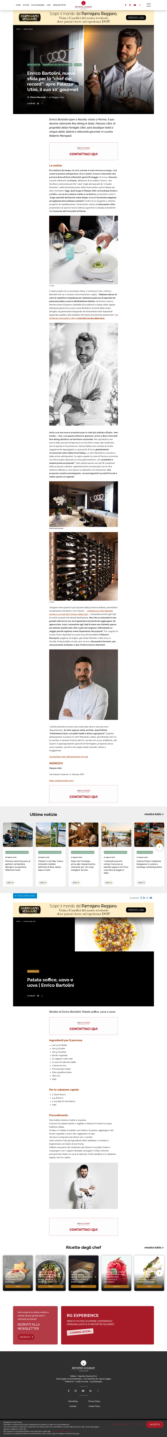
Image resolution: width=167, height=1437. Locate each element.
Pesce (51, 1286)
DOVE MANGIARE (37, 5)
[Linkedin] (144, 898)
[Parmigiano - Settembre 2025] (83, 17)
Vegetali (116, 1286)
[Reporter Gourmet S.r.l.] (83, 5)
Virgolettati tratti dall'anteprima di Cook (68, 757)
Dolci (18, 1286)
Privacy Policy (94, 1401)
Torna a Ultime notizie (25, 896)
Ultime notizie (28, 29)
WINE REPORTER (59, 5)
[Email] (151, 898)
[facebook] (125, 5)
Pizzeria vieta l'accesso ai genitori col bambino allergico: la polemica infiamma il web (17, 865)
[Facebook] (141, 898)
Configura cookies (121, 1424)
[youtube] (135, 5)
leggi (9, 882)
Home (18, 29)
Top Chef (78, 64)
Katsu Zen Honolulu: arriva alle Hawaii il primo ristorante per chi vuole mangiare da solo (83, 865)
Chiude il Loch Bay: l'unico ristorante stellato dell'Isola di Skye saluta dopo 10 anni (50, 865)
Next (159, 846)
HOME (18, 5)
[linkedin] (90, 1390)
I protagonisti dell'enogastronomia (57, 64)
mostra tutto (153, 814)
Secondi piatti (33, 971)
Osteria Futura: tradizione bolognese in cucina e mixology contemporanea (149, 864)
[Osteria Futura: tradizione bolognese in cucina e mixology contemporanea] (149, 835)
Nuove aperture (34, 64)
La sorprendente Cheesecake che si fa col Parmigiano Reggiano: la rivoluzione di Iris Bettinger (15, 1275)
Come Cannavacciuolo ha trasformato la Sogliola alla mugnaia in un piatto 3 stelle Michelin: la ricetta (147, 1277)
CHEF (49, 5)
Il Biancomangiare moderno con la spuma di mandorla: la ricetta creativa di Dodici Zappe (81, 1277)
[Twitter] (147, 898)
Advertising (73, 1401)
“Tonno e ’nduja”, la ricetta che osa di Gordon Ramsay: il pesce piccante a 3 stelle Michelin (47, 1277)
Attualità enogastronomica (17, 852)
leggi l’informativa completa (61, 1431)
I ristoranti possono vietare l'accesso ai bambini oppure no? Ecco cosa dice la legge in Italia (116, 867)
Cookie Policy (94, 1406)
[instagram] (130, 5)
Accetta (155, 1424)
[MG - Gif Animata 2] (83, 151)
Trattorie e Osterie (145, 852)
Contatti (72, 1406)
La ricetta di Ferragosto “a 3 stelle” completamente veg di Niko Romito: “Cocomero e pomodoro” (115, 1275)
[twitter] (140, 5)
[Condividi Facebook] (38, 103)
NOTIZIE (26, 5)
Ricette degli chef (29, 921)
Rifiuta (138, 1424)
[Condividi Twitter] (42, 103)
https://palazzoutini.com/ (61, 780)
